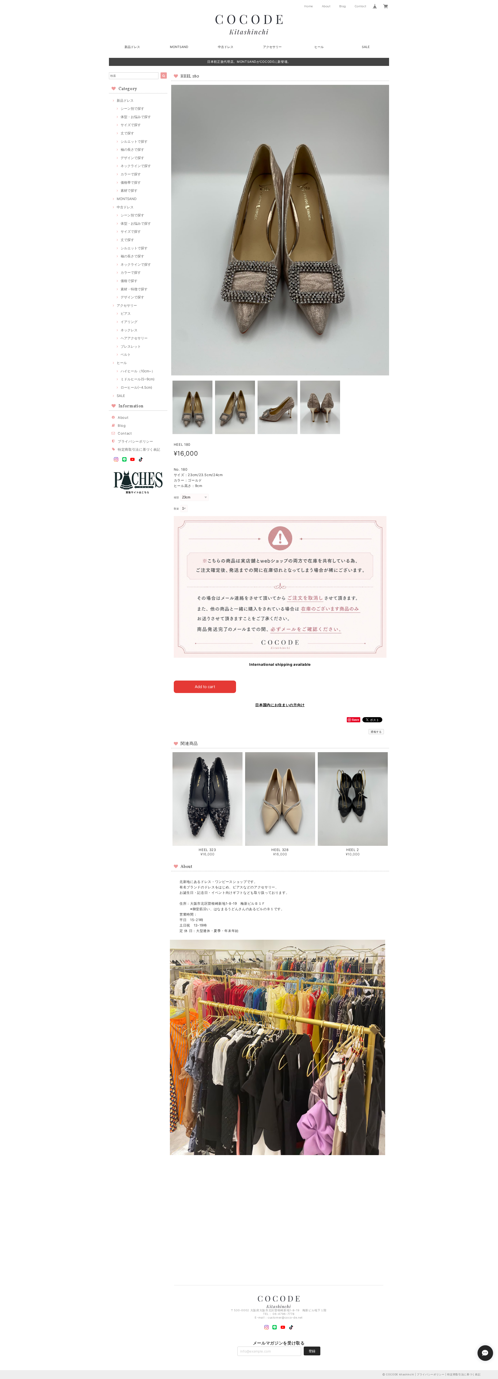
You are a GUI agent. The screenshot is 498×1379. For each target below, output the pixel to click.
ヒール (319, 47)
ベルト (126, 354)
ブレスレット (131, 346)
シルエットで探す (134, 141)
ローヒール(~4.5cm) (136, 387)
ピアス (126, 313)
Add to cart (205, 686)
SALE (366, 47)
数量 (176, 508)
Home (308, 6)
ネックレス (129, 330)
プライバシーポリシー (135, 441)
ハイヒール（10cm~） (138, 371)
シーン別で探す (132, 108)
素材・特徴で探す (134, 289)
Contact (360, 6)
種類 (176, 497)
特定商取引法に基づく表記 (139, 449)
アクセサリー (272, 47)
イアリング (129, 322)
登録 (312, 1351)
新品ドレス (132, 47)
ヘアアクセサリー (134, 338)
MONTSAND (179, 47)
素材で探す (129, 190)
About (326, 6)
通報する (376, 731)
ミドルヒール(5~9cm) (138, 379)
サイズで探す (131, 125)
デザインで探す (132, 158)
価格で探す (129, 281)
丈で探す (127, 133)
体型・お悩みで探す (136, 117)
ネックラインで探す (136, 166)
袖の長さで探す (132, 149)
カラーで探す (131, 174)
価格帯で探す (131, 182)
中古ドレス (225, 47)
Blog (342, 6)
